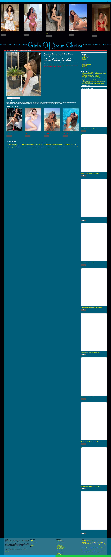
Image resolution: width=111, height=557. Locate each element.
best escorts (102, 543)
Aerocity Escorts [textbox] (93, 86)
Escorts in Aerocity (5, 1)
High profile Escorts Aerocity (86, 62)
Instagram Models (84, 65)
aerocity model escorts (55, 144)
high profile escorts (96, 547)
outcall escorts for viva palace (57, 147)
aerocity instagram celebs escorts (44, 144)
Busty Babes (84, 58)
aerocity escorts (75, 65)
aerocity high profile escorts (69, 142)
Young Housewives (60, 554)
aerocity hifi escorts (60, 142)
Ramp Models (84, 67)
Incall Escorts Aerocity (85, 63)
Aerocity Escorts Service (85, 56)
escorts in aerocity (101, 545)
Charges (100, 1)
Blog (107, 1)
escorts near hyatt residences (56, 66)
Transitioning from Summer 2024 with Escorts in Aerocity (90, 75)
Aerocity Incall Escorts (97, 542)
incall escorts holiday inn (19, 146)
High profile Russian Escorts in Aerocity (100, 548)
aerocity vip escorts (16, 145)
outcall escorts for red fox (51, 147)
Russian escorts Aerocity (85, 68)
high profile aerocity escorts (89, 547)
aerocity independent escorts (32, 144)
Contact (104, 1)
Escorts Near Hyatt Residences (66, 65)
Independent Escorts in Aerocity (86, 64)
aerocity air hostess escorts (12, 142)
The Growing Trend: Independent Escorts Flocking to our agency (91, 77)
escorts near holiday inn (33, 145)
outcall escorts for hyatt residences (17, 147)
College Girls (84, 59)
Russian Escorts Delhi (81, 1)
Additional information (15, 98)
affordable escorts (96, 543)
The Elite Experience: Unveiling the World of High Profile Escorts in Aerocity (93, 83)
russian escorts (95, 551)
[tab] (9, 98)
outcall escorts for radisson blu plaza (44, 147)
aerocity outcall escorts (66, 144)
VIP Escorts (58, 553)
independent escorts (85, 549)
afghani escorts (99, 543)
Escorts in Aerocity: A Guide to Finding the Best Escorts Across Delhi (92, 72)
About (76, 1)
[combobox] (94, 86)
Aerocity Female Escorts (85, 57)
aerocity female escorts (51, 142)
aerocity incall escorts (20, 144)
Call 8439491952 (27, 556)
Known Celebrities (84, 66)
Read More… (7, 551)
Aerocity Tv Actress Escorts (57, 65)
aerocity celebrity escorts (22, 142)
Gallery (97, 1)
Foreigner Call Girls (59, 545)
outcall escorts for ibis (23, 147)
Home (73, 1)
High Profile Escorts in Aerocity (87, 548)
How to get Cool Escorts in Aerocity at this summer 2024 (90, 76)
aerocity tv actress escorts (48, 66)
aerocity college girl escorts (32, 142)
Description (9, 98)
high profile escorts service (93, 548)
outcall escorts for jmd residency (30, 147)
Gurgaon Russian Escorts (90, 1)
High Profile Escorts (60, 546)
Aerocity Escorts (50, 65)
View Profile (4, 35)
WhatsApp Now (83, 556)
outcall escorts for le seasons (37, 147)
